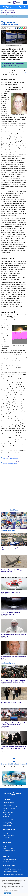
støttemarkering (12, 463)
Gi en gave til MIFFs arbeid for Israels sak (14, 764)
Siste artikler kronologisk (8, 833)
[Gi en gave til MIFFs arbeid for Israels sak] (14, 760)
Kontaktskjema (9, 802)
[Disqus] (14, 486)
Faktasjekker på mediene (8, 839)
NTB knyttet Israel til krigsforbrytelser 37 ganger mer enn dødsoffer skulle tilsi (14, 681)
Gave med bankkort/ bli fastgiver (13, 869)
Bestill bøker (14, 510)
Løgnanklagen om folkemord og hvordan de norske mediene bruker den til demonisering (13, 724)
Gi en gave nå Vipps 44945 (7, 7)
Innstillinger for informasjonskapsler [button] (11, 890)
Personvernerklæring (8, 853)
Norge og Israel (14, 458)
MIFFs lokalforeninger (8, 848)
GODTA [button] (7, 893)
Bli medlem (5, 845)
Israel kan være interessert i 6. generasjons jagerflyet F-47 (10, 613)
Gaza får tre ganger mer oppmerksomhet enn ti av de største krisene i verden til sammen (14, 748)
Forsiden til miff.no (7, 832)
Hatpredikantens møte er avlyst (11, 592)
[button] (24, 28)
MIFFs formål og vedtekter (9, 850)
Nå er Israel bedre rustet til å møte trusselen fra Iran (11, 570)
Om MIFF (5, 846)
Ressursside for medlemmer (9, 852)
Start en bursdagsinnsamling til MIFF (14, 874)
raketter (5, 463)
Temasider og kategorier (8, 835)
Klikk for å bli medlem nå (21, 7)
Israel (24, 73)
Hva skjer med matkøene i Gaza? (11, 702)
